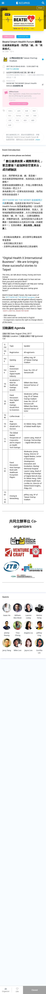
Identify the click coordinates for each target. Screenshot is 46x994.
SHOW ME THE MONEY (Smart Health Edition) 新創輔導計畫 (21, 84)
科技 (17, 120)
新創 (34, 116)
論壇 (18, 111)
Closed (34, 990)
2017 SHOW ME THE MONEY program (20, 297)
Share (40, 8)
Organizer (5, 991)
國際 (32, 120)
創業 (9, 125)
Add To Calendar (12, 69)
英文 (9, 116)
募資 (25, 120)
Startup (18, 116)
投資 (27, 116)
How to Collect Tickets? (18, 104)
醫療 (34, 111)
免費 (26, 111)
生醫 (9, 120)
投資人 (10, 111)
